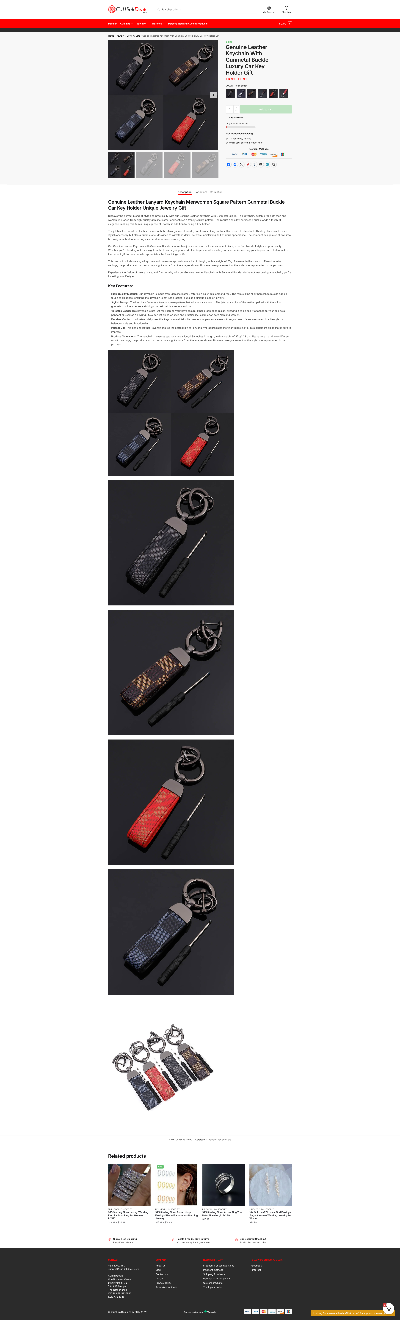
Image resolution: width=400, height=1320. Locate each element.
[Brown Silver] (262, 93)
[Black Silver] (241, 93)
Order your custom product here (245, 142)
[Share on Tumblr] (254, 164)
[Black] (230, 93)
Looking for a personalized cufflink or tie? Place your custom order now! (352, 1313)
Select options (129, 1228)
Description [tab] (185, 192)
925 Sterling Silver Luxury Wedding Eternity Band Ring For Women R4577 (128, 1215)
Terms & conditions (166, 1287)
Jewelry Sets (133, 36)
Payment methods (213, 1269)
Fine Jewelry (115, 1209)
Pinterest (256, 1269)
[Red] (273, 93)
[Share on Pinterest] (248, 164)
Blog (158, 1269)
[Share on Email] (261, 164)
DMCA (159, 1278)
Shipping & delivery (214, 1274)
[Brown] (252, 93)
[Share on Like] (228, 164)
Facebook (256, 1265)
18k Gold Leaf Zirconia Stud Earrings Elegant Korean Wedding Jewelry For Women (270, 1215)
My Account (269, 12)
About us (161, 1265)
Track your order (212, 1287)
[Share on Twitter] (241, 164)
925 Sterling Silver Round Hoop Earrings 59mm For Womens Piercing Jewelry (176, 1215)
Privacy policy (163, 1282)
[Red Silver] (284, 93)
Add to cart (266, 109)
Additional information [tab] (209, 192)
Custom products (213, 1282)
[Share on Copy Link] (273, 164)
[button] (213, 95)
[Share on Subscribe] (267, 164)
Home (111, 36)
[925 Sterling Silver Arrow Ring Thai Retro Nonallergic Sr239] (223, 1185)
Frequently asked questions (218, 1265)
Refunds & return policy (216, 1278)
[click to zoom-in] (163, 95)
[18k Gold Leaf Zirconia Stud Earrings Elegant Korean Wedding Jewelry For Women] (270, 1185)
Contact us (162, 1274)
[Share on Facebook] (235, 164)
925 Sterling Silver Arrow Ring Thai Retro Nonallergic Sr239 (222, 1214)
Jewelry (120, 36)
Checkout (287, 12)
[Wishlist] (145, 1168)
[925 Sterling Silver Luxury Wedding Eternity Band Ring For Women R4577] (129, 1185)
